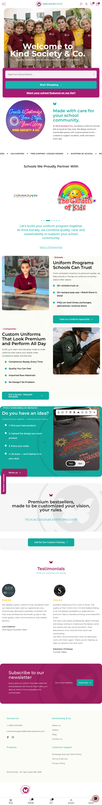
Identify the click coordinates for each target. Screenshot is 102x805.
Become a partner (3, 483)
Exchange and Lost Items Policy (67, 754)
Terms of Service (59, 759)
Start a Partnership (51, 247)
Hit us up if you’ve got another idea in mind (51, 519)
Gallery (55, 730)
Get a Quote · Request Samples (20, 395)
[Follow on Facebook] (8, 737)
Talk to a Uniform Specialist (75, 319)
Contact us (57, 739)
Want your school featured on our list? (51, 93)
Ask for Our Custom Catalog (49, 542)
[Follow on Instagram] (13, 737)
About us (56, 725)
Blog (54, 734)
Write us (13, 472)
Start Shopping (49, 84)
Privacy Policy (58, 763)
